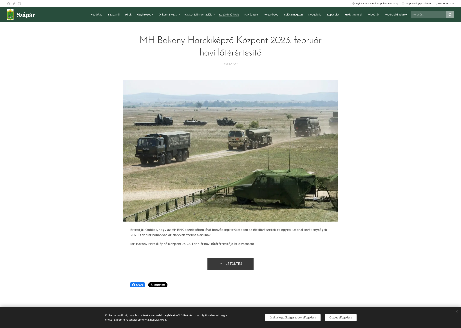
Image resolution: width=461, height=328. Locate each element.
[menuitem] (97, 14)
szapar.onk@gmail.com (418, 3)
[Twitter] (14, 4)
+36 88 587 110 (446, 3)
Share (139, 284)
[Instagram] (19, 4)
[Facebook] (8, 4)
